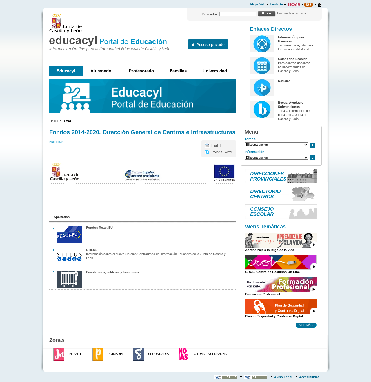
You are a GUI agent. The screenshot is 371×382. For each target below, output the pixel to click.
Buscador (209, 14)
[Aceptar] (267, 13)
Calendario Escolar (292, 59)
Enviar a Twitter (221, 152)
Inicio (54, 120)
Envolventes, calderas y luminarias (112, 272)
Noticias (284, 81)
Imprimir (216, 145)
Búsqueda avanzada (291, 13)
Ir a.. (312, 145)
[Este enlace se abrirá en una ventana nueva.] (319, 5)
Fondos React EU (99, 227)
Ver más (306, 325)
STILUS (91, 250)
